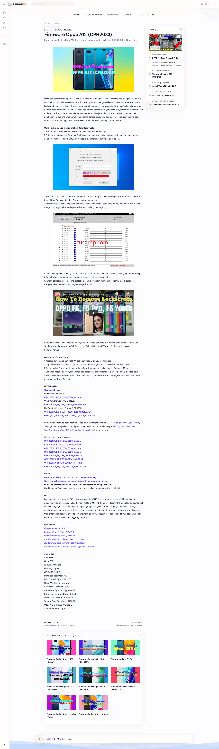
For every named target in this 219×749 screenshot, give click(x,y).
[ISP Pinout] (158, 54)
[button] (210, 4)
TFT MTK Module (73, 430)
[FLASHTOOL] (159, 92)
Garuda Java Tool (57, 430)
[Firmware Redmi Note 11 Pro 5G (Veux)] (61, 702)
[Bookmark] (202, 4)
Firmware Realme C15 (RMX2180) (162, 75)
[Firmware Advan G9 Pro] (125, 647)
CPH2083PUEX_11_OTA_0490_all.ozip (62, 444)
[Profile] (214, 4)
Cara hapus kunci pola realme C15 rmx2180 (64, 539)
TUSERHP (49, 739)
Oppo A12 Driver (52, 390)
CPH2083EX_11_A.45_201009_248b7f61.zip (65, 466)
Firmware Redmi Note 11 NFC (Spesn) (60, 660)
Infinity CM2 (119, 426)
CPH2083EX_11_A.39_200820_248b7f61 (63, 455)
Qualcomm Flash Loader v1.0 (165, 104)
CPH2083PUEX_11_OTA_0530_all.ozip (62, 441)
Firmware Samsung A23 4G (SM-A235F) (59, 688)
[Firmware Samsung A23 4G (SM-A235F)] (61, 675)
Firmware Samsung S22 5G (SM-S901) (91, 660)
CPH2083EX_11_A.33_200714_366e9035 (63, 459)
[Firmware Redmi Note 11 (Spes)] (93, 702)
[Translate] (206, 4)
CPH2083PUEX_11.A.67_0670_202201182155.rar (67, 412)
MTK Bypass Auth (131, 423)
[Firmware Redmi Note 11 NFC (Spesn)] (61, 647)
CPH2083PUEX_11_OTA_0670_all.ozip (62, 397)
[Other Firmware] (112, 15)
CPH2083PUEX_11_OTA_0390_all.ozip (62, 448)
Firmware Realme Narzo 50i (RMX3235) (123, 688)
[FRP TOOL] (168, 92)
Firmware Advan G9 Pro (122, 659)
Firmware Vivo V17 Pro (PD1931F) (59, 532)
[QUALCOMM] (128, 15)
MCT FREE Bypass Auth (163, 95)
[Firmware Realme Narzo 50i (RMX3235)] (125, 675)
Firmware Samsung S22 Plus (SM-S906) (92, 688)
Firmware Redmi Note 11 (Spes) (93, 714)
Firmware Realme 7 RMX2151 (57, 528)
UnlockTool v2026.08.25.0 (164, 86)
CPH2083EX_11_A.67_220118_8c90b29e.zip (65, 404)
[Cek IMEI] (151, 15)
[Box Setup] (158, 83)
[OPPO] (164, 54)
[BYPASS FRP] (78, 15)
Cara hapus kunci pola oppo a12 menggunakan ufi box (69, 546)
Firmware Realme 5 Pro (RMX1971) (60, 535)
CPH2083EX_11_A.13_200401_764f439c (63, 463)
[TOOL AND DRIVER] (94, 15)
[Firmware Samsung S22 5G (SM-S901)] (93, 647)
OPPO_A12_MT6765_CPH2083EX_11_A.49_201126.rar (69, 415)
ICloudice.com (85, 739)
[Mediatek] (140, 15)
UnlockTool (88, 430)
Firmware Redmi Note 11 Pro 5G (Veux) (61, 715)
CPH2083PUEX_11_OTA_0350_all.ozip (62, 452)
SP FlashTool (112, 423)
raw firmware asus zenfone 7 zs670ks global (64, 543)
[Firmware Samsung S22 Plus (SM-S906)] (93, 675)
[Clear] (72, 3)
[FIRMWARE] (158, 71)
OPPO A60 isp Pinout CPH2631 (166, 58)
